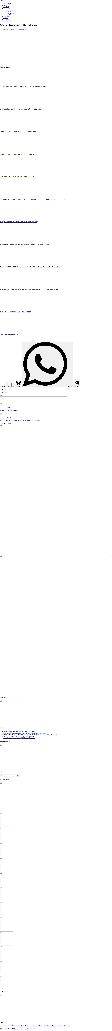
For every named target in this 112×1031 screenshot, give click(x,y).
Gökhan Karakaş (11, 11)
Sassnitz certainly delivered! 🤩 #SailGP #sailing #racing (19, 731)
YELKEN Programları (18, 29)
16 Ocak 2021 (4, 29)
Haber (5, 389)
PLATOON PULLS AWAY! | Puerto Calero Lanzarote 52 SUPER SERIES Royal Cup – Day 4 (30, 734)
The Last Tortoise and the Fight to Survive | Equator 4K (19, 736)
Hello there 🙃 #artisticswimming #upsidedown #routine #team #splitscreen (24, 733)
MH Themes (14, 1029)
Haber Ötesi (7, 16)
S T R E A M (7, 19)
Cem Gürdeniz (11, 10)
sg (4, 391)
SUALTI (6, 5)
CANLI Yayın (7, 3)
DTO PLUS (10, 13)
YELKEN (6, 7)
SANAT (6, 18)
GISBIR (9, 14)
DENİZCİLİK (8, 8)
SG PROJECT (8, 21)
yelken (5, 392)
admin (10, 29)
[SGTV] (2, 0)
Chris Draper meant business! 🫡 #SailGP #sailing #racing (20, 738)
